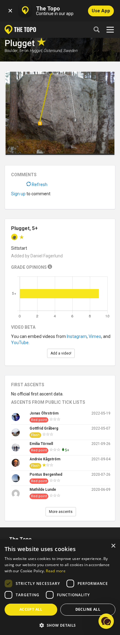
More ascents (61, 512)
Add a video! (60, 353)
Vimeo (95, 336)
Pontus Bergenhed (46, 474)
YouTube (20, 342)
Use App (101, 11)
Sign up (18, 193)
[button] (60, 625)
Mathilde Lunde (43, 489)
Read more (56, 570)
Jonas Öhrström (44, 413)
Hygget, (36, 50)
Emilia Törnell (41, 444)
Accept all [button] (30, 609)
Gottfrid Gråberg (44, 428)
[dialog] (60, 587)
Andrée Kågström (45, 459)
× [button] (113, 546)
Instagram (77, 336)
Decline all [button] (87, 609)
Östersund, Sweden (60, 50)
